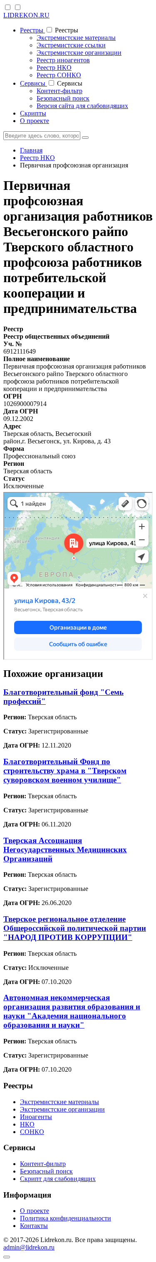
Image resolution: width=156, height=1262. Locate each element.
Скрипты (33, 113)
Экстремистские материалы (76, 37)
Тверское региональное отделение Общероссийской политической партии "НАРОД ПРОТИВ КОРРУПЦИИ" (74, 928)
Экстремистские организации (79, 52)
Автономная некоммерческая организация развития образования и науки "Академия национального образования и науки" (71, 1011)
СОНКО (32, 1131)
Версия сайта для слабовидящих (82, 105)
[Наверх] (6, 1257)
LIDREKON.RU (26, 15)
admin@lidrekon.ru (28, 1247)
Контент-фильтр (59, 90)
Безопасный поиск (63, 98)
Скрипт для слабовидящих (58, 1178)
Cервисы (33, 83)
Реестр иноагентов (63, 60)
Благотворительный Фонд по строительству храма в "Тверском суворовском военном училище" (64, 770)
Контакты (34, 1225)
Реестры (32, 30)
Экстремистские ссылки (71, 45)
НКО (27, 1124)
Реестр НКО (54, 67)
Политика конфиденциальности (65, 1218)
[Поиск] (85, 137)
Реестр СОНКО (59, 75)
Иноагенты (36, 1116)
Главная (31, 150)
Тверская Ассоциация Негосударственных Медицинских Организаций (65, 849)
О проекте (34, 120)
